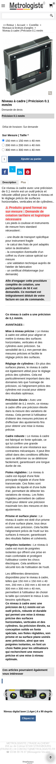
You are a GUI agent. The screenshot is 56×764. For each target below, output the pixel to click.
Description (9, 182)
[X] (12, 169)
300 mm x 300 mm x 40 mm (22, 149)
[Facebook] (5, 172)
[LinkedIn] (20, 172)
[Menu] (3, 6)
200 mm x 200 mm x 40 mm (22, 145)
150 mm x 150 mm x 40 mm (22, 140)
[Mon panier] (50, 6)
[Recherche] (51, 16)
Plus (23, 182)
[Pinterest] (28, 172)
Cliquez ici (28, 718)
